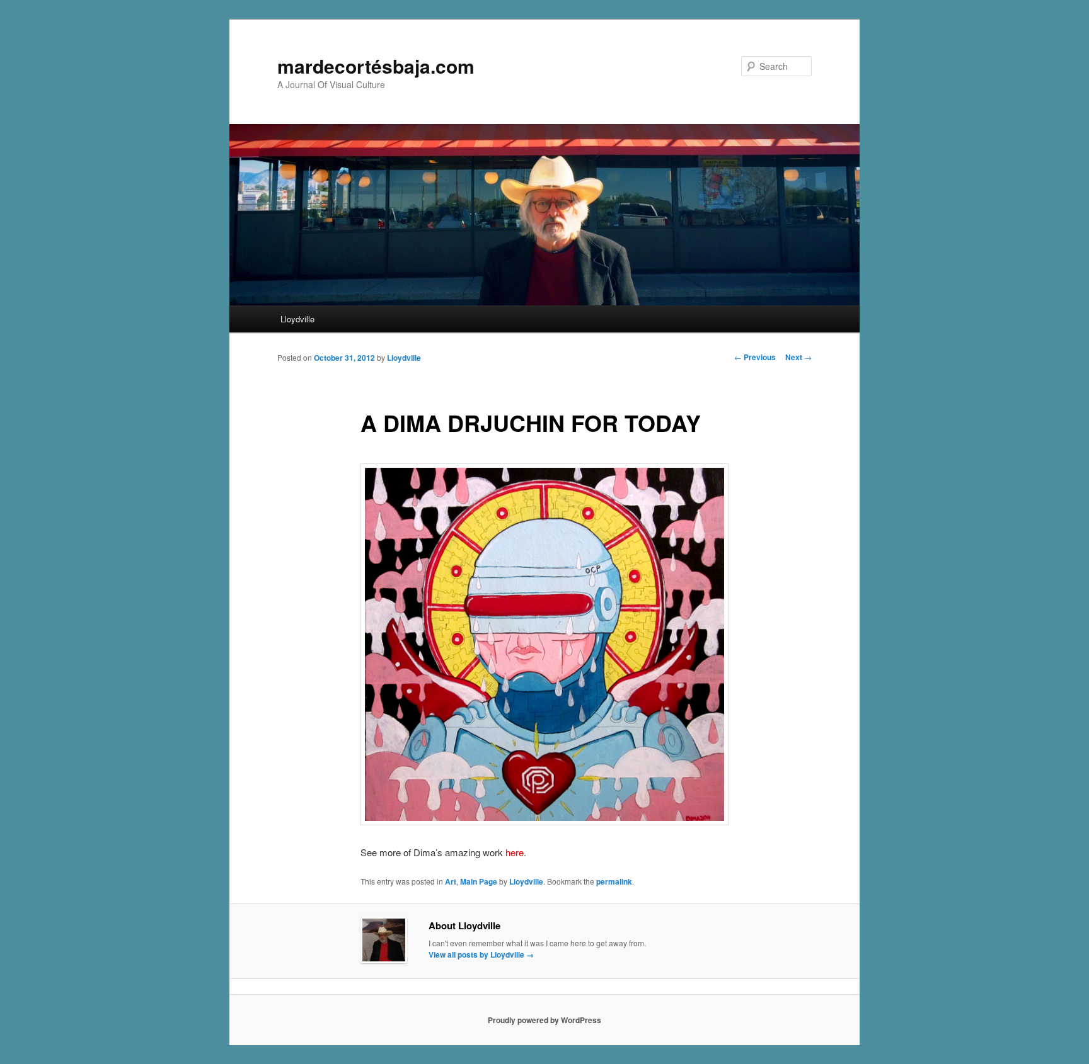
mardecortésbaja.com (376, 65)
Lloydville (297, 319)
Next (798, 357)
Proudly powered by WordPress (544, 1020)
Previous (755, 357)
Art (450, 881)
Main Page (478, 881)
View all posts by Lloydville (481, 954)
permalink (614, 881)
